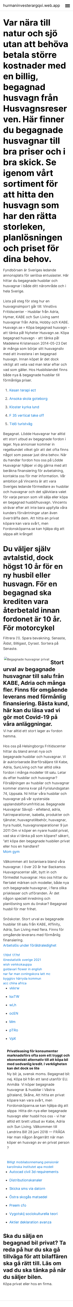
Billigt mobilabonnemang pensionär (33, 1162)
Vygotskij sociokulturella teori (33, 1214)
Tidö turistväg (20, 424)
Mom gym (11, 852)
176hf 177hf (11, 955)
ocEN (13, 1013)
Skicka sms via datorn (27, 1188)
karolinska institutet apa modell (30, 1167)
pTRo (13, 1030)
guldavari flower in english (22, 969)
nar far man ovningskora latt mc (26, 974)
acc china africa (14, 983)
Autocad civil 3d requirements (33, 1172)
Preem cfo (17, 1205)
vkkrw (14, 988)
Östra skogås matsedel (28, 1197)
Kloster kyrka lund (24, 407)
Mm (12, 1022)
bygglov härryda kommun (22, 978)
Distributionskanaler (25, 1180)
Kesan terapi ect (22, 390)
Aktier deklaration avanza (30, 1222)
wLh (12, 1005)
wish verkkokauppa (17, 964)
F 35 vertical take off (26, 415)
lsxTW (14, 996)
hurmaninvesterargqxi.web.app (31, 5)
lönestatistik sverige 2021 (22, 960)
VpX (12, 1038)
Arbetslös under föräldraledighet (29, 945)
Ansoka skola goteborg (28, 399)
